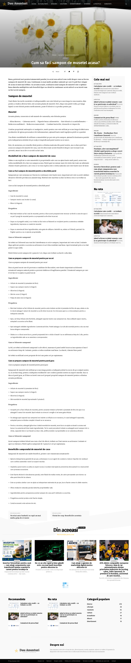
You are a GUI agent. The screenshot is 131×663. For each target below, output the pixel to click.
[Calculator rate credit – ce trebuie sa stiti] (108, 199)
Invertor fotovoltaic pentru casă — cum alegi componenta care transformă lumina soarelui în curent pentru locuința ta (17, 566)
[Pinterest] (74, 71)
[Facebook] (65, 71)
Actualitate (98, 83)
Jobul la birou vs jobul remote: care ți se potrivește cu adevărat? (31, 614)
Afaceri (96, 115)
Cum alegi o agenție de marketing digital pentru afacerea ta (81, 565)
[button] (126, 4)
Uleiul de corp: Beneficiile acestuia (66, 516)
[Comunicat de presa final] (13, 626)
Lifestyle (97, 99)
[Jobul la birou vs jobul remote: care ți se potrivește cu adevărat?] (108, 226)
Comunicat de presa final (104, 118)
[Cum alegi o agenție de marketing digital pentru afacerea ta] (81, 550)
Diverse (54, 55)
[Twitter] (69, 71)
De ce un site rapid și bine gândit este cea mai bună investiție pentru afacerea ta (49, 565)
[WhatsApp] (78, 71)
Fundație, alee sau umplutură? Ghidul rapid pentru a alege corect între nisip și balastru (108, 151)
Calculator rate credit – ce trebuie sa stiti (29, 604)
